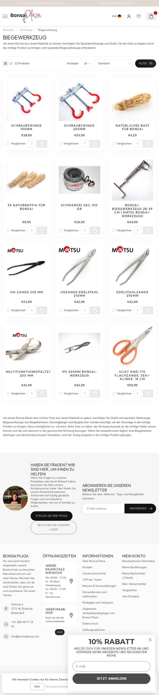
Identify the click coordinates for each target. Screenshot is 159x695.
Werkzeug (26, 30)
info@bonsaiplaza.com (25, 636)
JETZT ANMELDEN (111, 678)
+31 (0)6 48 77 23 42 (22, 624)
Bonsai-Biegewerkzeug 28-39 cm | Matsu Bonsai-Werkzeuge (132, 211)
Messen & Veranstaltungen (99, 586)
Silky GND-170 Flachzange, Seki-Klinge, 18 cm (132, 375)
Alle (59, 632)
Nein (37, 686)
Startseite (8, 30)
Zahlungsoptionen (93, 630)
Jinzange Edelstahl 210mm (79, 294)
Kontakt (87, 567)
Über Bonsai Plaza (93, 561)
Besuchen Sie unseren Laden (54, 527)
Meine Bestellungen (134, 567)
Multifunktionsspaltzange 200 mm (26, 373)
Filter (143, 63)
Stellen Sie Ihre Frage (51, 516)
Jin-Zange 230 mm (26, 292)
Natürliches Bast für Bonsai (132, 127)
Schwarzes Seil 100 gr (79, 207)
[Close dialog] (150, 639)
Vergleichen (18, 143)
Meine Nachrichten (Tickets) (133, 576)
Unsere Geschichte (94, 573)
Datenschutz (90, 623)
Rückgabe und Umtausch (97, 603)
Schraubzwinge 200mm (79, 127)
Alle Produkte (130, 596)
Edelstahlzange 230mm (132, 294)
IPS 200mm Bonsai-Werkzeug (79, 373)
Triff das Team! (91, 580)
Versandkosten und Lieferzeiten (94, 594)
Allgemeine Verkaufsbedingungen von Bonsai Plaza (98, 613)
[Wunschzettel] (139, 16)
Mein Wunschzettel (134, 584)
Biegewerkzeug (47, 30)
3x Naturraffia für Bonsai (26, 207)
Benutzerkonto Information (138, 561)
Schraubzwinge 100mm (26, 127)
